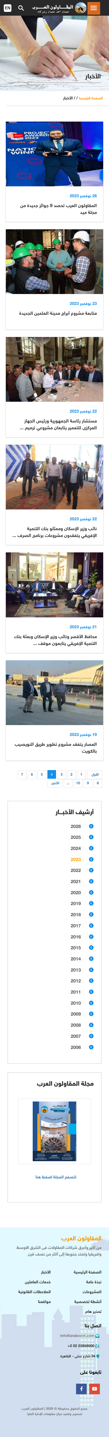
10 (78, 783)
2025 (76, 838)
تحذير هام (93, 1312)
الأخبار (46, 1272)
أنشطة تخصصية (87, 1302)
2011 (76, 992)
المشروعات (92, 1292)
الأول (95, 775)
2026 (76, 827)
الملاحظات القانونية (34, 1292)
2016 (76, 937)
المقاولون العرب (81, 1239)
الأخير (55, 783)
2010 (76, 1003)
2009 (76, 1014)
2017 (76, 926)
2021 (76, 882)
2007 (76, 1037)
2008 (76, 1025)
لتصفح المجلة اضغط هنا (55, 1177)
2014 (76, 959)
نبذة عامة (93, 1282)
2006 (76, 1048)
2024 (76, 849)
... (68, 783)
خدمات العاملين (38, 1282)
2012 (76, 981)
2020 (76, 893)
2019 (76, 904)
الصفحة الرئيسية (91, 98)
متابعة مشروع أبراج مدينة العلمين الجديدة (58, 314)
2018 (76, 915)
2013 (76, 970)
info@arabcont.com (77, 1336)
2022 (76, 871)
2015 (76, 948)
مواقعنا (44, 1302)
